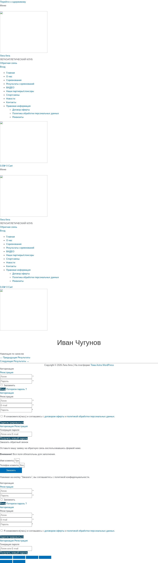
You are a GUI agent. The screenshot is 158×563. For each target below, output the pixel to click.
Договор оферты (21, 109)
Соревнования (13, 80)
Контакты (11, 102)
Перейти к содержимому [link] (13, 1)
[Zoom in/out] (45, 557)
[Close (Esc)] (6, 557)
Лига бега (5, 55)
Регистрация (6, 372)
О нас (9, 76)
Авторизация (7, 393)
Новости (10, 98)
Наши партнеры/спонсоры (20, 91)
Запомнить (9, 385)
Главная (10, 72)
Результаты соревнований (20, 83)
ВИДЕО (10, 87)
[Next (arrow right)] (19, 561)
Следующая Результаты (14, 361)
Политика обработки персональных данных (35, 113)
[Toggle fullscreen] (32, 557)
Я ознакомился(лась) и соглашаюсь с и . (59, 416)
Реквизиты (18, 117)
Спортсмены (13, 95)
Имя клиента (7, 460)
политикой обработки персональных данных (90, 416)
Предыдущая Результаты (15, 357)
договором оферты (54, 416)
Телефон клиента (9, 465)
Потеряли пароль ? (16, 389)
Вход (2, 66)
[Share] (19, 557)
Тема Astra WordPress (102, 365)
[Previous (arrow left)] (6, 561)
